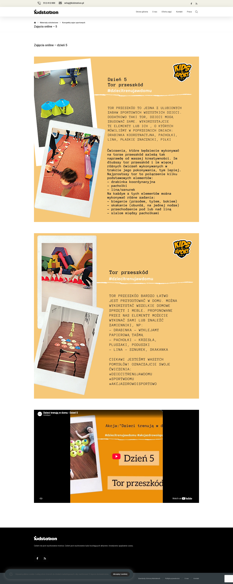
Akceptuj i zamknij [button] (120, 574)
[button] (191, 3)
